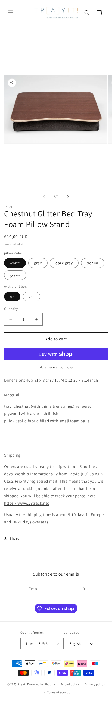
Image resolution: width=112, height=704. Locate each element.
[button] (11, 13)
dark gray (64, 262)
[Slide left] (44, 196)
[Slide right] (68, 196)
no (12, 296)
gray (38, 262)
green (15, 275)
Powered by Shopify (41, 684)
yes (32, 296)
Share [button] (15, 538)
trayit (22, 684)
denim (92, 262)
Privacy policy (95, 684)
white (15, 262)
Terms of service (58, 692)
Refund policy (70, 684)
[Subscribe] (83, 589)
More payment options (56, 367)
